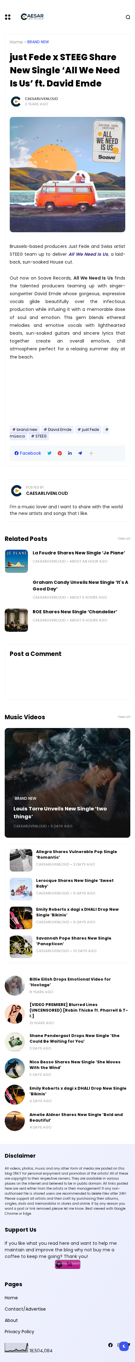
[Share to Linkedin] (70, 453)
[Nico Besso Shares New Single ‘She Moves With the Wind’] (15, 1068)
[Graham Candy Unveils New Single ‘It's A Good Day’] (16, 590)
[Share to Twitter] (49, 453)
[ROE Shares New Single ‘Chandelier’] (16, 620)
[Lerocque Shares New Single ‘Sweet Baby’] (21, 889)
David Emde (59, 429)
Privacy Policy (19, 1331)
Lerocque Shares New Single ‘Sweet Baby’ (75, 883)
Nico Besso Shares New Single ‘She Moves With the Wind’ (75, 1064)
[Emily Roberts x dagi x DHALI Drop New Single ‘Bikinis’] (21, 918)
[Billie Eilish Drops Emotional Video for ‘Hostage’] (15, 986)
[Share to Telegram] (80, 453)
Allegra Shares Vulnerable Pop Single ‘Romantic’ (76, 854)
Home (16, 42)
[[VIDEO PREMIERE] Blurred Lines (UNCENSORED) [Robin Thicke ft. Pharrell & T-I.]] (15, 1014)
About (11, 1320)
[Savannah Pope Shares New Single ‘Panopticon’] (21, 946)
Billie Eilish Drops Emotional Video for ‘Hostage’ (70, 982)
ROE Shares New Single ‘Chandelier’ (75, 612)
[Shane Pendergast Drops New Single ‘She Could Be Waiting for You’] (15, 1042)
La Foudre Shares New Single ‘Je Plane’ (79, 553)
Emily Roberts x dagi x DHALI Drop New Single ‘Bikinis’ (77, 912)
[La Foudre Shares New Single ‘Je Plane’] (16, 561)
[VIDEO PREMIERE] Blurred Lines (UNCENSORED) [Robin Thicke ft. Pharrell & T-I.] (79, 1010)
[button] (91, 453)
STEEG (40, 436)
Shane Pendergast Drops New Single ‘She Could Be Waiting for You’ (75, 1038)
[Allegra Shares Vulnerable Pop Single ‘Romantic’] (21, 860)
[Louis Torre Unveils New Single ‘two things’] (67, 783)
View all (124, 538)
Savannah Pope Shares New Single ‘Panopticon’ (73, 940)
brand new (38, 42)
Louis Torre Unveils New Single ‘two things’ (60, 812)
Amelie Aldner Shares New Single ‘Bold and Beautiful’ (76, 1117)
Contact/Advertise (25, 1309)
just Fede (90, 429)
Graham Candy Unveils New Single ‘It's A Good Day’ (80, 585)
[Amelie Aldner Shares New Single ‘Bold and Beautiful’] (15, 1121)
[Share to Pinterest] (60, 453)
